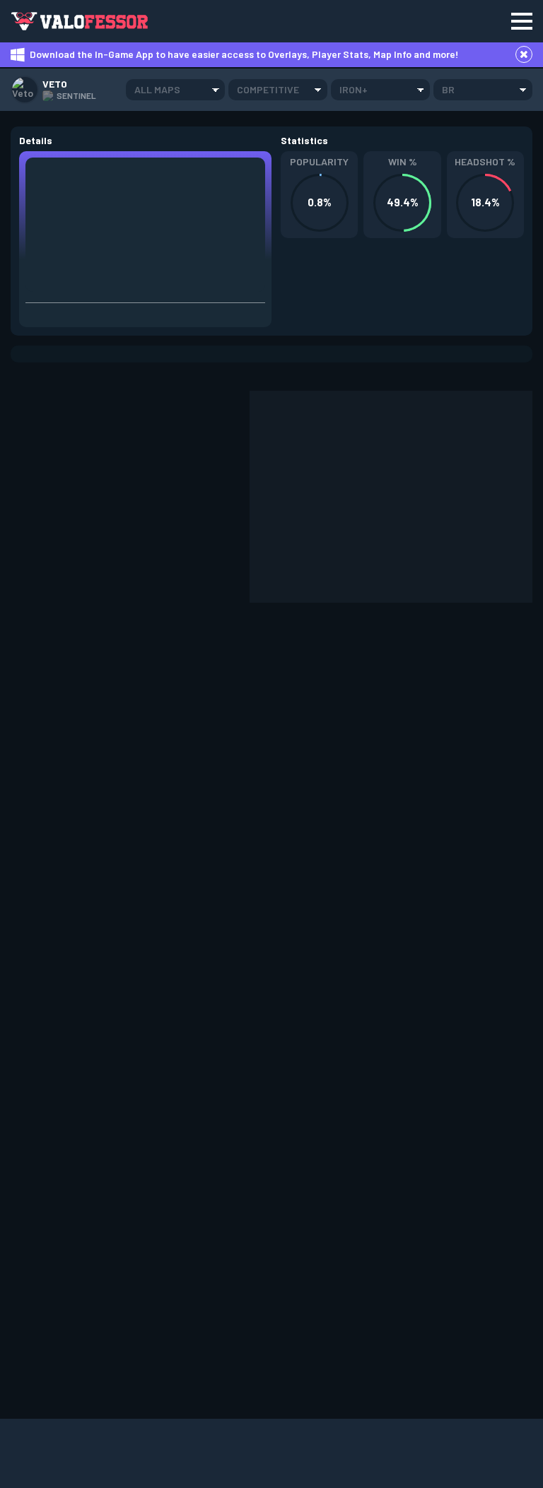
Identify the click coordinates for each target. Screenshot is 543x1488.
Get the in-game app (236, 21)
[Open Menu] (521, 21)
